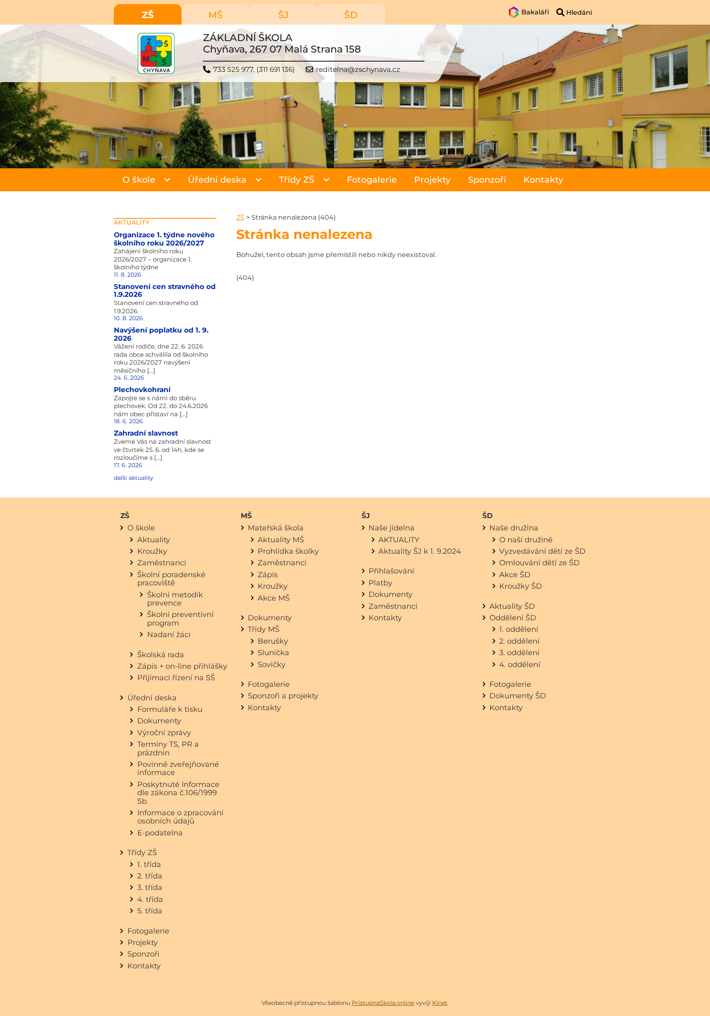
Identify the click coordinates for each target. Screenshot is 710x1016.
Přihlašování (391, 570)
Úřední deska (217, 179)
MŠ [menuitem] (215, 15)
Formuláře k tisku (170, 709)
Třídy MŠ (263, 629)
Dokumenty (159, 720)
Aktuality (153, 539)
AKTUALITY (398, 539)
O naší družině (526, 539)
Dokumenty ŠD (517, 695)
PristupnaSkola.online (383, 1003)
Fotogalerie (372, 179)
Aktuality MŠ (281, 539)
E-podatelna (160, 832)
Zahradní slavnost (146, 433)
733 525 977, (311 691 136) (254, 69)
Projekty (432, 179)
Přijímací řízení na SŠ (176, 677)
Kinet (439, 1003)
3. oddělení (519, 652)
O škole (138, 179)
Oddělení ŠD (512, 617)
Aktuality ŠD (512, 606)
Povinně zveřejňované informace (178, 768)
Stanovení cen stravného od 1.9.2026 (165, 290)
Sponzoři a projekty (283, 695)
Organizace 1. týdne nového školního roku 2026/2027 (164, 239)
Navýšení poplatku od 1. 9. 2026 (161, 334)
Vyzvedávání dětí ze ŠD (542, 551)
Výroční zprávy (164, 732)
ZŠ (240, 217)
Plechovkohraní (142, 389)
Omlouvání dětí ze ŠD (539, 562)
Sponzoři (487, 179)
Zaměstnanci (161, 562)
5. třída (149, 910)
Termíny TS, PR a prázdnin (168, 748)
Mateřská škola (276, 527)
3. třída (149, 887)
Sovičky (272, 664)
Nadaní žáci (169, 634)
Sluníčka (273, 652)
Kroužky (152, 551)
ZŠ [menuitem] (148, 15)
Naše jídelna (392, 527)
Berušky (273, 641)
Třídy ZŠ (296, 179)
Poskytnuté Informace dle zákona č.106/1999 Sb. (178, 792)
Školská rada (160, 654)
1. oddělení (518, 629)
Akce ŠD (514, 574)
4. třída (150, 899)
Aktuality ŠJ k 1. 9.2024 (419, 551)
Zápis (268, 574)
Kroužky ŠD (520, 586)
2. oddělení (519, 641)
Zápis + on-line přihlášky (182, 666)
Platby (380, 582)
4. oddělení (519, 664)
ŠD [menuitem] (350, 15)
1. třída (149, 864)
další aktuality (133, 478)
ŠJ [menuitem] (283, 15)
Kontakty (543, 179)
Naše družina (513, 527)
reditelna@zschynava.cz (358, 69)
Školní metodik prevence (175, 598)
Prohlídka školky (288, 551)
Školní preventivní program (180, 618)
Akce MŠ (274, 598)
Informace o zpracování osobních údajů (180, 816)
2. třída (149, 876)
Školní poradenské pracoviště (171, 578)
